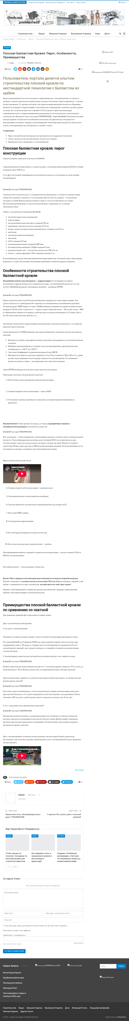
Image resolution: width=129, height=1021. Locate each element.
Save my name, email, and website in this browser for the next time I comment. (36, 926)
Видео (42, 33)
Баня (97, 33)
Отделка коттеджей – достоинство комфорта (46, 2)
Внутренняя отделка (81, 33)
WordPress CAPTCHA (78, 943)
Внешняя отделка (58, 33)
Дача (106, 33)
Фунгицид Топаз (10, 988)
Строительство (25, 33)
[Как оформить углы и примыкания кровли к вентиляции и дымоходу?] (43, 842)
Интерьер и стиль (79, 1008)
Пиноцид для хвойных (12, 983)
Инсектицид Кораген (12, 973)
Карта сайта (81, 2)
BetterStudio (121, 1017)
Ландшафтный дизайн (99, 1008)
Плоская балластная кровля (18, 777)
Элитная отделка (10, 1011)
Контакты (70, 2)
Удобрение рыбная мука (13, 978)
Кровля (7, 48)
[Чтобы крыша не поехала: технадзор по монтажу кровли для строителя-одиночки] (17, 842)
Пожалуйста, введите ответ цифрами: (17, 930)
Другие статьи (27, 1011)
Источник (79, 770)
